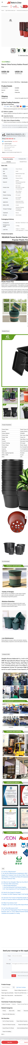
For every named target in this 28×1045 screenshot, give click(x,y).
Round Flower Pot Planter (8, 1028)
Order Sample (24, 82)
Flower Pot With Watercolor (9, 1014)
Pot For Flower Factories (8, 1021)
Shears (19, 1010)
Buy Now (10, 1042)
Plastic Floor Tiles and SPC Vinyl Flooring (10, 995)
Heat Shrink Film (18, 995)
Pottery (4, 1010)
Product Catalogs (22, 987)
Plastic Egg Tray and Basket (7, 993)
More (2, 1034)
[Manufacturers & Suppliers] (14, 2)
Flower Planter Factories (22, 1021)
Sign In (3, 152)
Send (14, 975)
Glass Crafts (11, 1010)
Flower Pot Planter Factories (9, 1024)
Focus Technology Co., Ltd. (18, 1039)
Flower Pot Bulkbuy (7, 1031)
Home (2, 10)
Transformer (4, 990)
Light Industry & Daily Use (10, 10)
